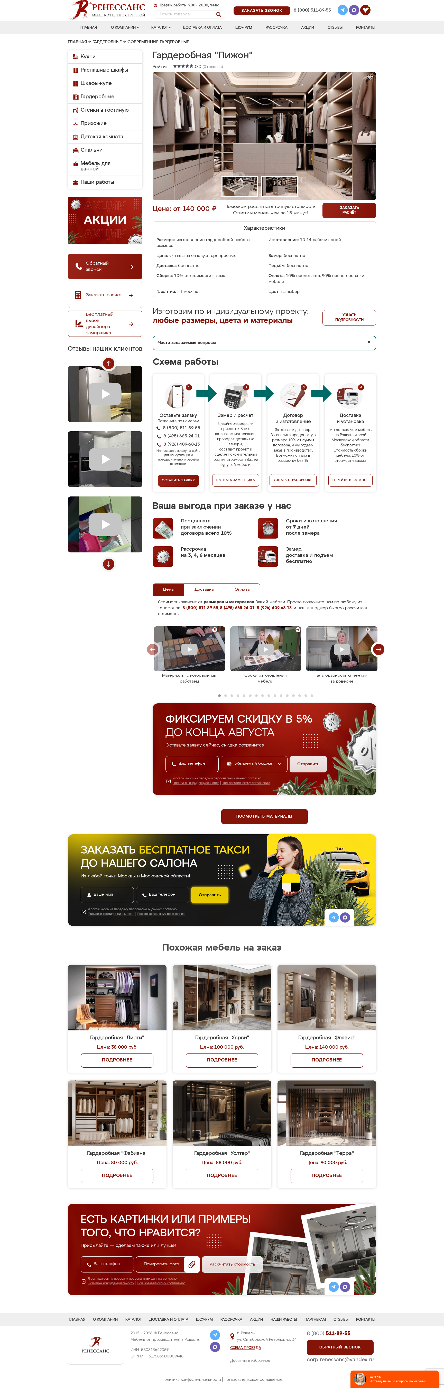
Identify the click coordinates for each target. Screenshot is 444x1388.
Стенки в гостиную (105, 110)
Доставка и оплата (202, 28)
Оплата (242, 590)
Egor (328, 910)
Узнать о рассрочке (293, 480)
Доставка (204, 590)
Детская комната (102, 136)
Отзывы (335, 28)
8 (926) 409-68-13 (312, 17)
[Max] (354, 11)
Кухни (88, 56)
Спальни (92, 150)
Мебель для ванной (95, 166)
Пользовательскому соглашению (246, 783)
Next (108, 564)
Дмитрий (332, 976)
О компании (123, 28)
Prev (108, 363)
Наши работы (97, 182)
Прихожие (94, 123)
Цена (168, 590)
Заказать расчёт (349, 210)
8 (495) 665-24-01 (312, 4)
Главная (88, 28)
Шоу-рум (243, 28)
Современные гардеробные (158, 42)
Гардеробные (107, 42)
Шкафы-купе (96, 83)
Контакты (365, 28)
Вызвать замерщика (235, 480)
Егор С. (179, 976)
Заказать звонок (262, 11)
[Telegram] (343, 11)
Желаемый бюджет (255, 764)
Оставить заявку (178, 480)
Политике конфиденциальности (196, 783)
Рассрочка (277, 28)
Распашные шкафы (104, 70)
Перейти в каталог (350, 480)
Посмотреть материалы (264, 816)
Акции (307, 28)
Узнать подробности (349, 317)
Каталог (159, 28)
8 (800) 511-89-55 (312, 10)
